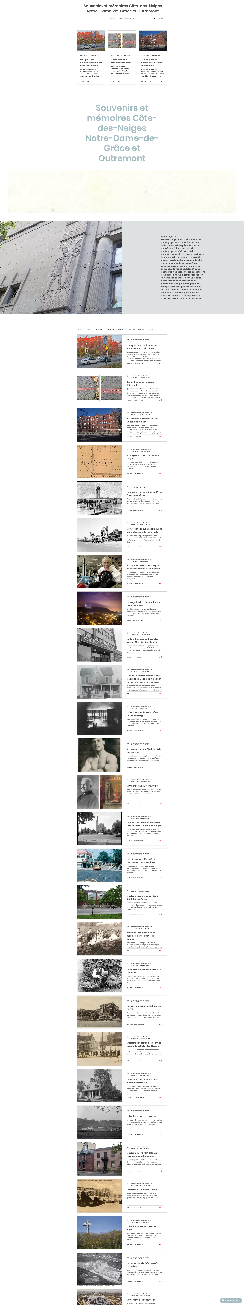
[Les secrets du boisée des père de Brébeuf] (99, 1269)
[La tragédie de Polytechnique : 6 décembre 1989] (99, 608)
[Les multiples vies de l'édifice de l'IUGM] (99, 1012)
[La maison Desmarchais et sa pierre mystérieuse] (99, 1085)
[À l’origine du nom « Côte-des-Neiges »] (99, 461)
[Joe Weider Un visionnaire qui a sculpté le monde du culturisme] (99, 571)
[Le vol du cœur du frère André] (99, 792)
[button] (164, 330)
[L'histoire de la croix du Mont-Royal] (99, 1232)
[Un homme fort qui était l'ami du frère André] (99, 755)
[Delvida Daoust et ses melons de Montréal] (99, 975)
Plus (149, 329)
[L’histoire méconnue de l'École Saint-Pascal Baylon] (99, 902)
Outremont (99, 329)
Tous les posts (83, 329)
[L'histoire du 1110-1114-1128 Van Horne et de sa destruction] (99, 1159)
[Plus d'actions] (162, 340)
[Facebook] (155, 19)
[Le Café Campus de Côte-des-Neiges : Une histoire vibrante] (99, 645)
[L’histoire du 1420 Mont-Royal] (99, 1195)
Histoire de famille (116, 329)
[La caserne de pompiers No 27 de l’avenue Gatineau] (99, 498)
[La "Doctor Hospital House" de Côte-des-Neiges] (99, 718)
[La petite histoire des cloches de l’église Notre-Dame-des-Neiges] (99, 828)
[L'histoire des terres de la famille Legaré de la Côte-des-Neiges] (99, 1049)
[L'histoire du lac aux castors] (99, 1122)
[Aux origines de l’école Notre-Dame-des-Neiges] (99, 425)
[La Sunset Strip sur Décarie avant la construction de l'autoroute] (99, 535)
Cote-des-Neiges (136, 329)
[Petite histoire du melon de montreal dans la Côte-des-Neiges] (99, 939)
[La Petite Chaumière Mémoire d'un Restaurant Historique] (99, 865)
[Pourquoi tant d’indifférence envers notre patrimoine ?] (99, 351)
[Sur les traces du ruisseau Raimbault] (99, 388)
